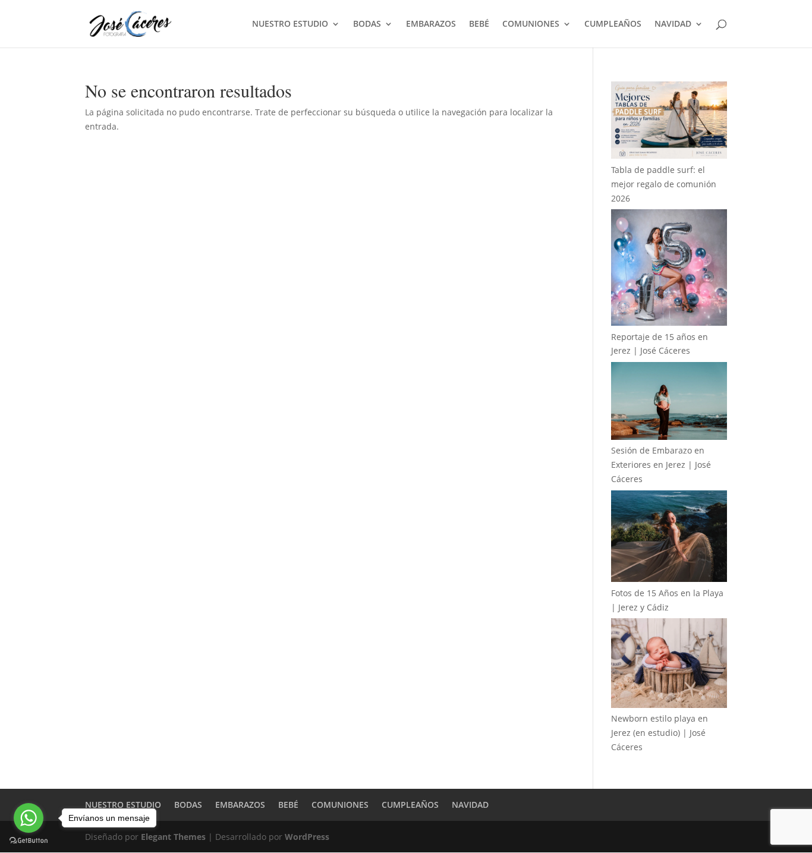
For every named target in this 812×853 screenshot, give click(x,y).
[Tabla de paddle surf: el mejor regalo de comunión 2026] (669, 122)
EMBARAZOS (431, 24)
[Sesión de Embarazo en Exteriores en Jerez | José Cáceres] (669, 402)
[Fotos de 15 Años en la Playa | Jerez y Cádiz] (669, 538)
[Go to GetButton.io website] (29, 841)
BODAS (367, 24)
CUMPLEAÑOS (612, 24)
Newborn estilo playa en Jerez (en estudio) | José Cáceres (659, 733)
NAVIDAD (672, 24)
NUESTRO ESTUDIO (290, 24)
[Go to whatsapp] (28, 818)
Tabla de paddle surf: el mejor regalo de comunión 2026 (663, 184)
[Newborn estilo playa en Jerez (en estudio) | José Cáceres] (669, 665)
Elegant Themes (173, 836)
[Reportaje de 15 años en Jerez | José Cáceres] (669, 269)
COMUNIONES (530, 24)
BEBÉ (479, 24)
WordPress (307, 836)
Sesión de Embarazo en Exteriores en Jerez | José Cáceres (661, 464)
